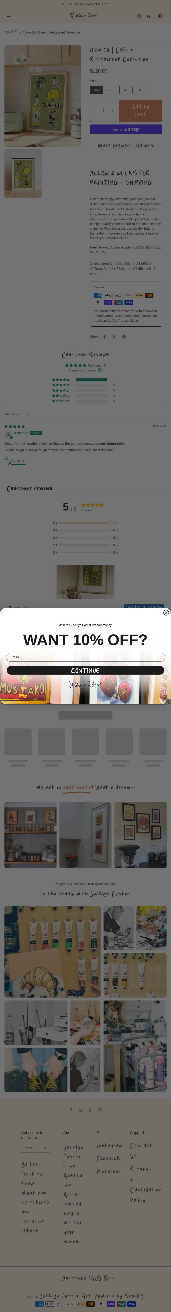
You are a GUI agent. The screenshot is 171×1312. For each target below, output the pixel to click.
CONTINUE (85, 670)
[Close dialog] (166, 612)
